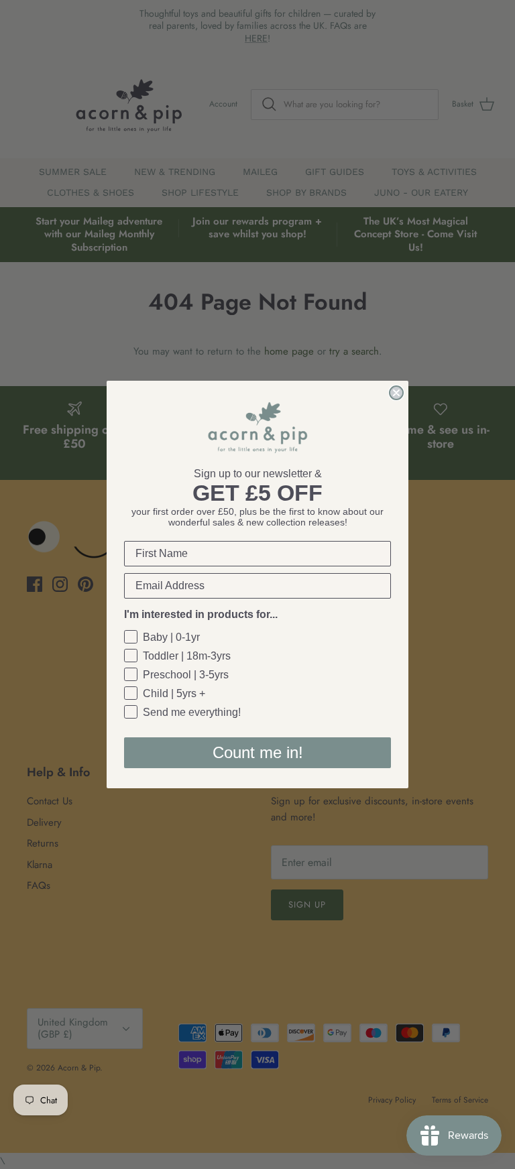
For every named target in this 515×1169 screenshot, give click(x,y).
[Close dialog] (396, 392)
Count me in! (258, 752)
